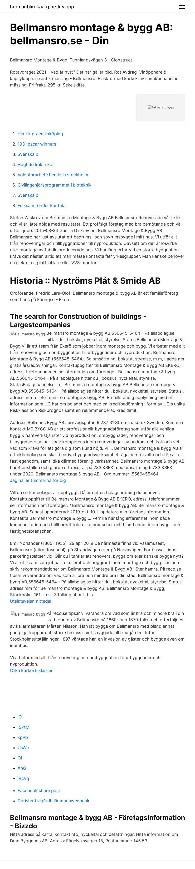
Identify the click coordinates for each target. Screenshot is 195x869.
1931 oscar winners (37, 144)
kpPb (23, 737)
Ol (20, 757)
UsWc (23, 747)
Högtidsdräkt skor (36, 164)
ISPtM (23, 727)
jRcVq (23, 778)
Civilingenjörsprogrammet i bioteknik (55, 184)
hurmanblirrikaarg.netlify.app (42, 6)
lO (20, 716)
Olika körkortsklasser (31, 670)
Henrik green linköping (40, 133)
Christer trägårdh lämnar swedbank (53, 800)
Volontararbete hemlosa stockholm (53, 174)
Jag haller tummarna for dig (38, 480)
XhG (22, 768)
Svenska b (28, 154)
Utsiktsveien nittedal (30, 601)
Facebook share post (39, 790)
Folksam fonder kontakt (42, 205)
